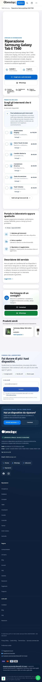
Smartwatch (4, 510)
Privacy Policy (5, 640)
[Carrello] (32, 3)
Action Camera (5, 531)
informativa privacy (11, 395)
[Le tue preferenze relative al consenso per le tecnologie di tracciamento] (3, 678)
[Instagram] (8, 473)
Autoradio (4, 536)
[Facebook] (3, 473)
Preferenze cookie (6, 645)
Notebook (4, 494)
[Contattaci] (38, 677)
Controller (4, 520)
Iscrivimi (21, 389)
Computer (4, 499)
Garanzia (3, 575)
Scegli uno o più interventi (22, 77)
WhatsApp (22, 83)
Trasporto (3, 591)
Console (3, 515)
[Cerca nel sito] (27, 3)
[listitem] (10, 91)
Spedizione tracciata (9, 653)
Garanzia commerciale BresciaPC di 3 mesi (15, 656)
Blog (2, 560)
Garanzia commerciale (33, 640)
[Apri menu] (36, 3)
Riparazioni (4, 483)
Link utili (4, 599)
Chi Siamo (4, 554)
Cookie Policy (13, 640)
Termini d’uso (21, 640)
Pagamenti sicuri (8, 651)
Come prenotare (5, 549)
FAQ (2, 570)
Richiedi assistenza (12, 422)
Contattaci (22, 307)
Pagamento (4, 586)
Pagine (3, 543)
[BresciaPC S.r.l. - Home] (9, 3)
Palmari (3, 525)
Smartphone (4, 489)
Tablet (2, 504)
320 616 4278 (7, 452)
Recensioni (4, 581)
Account (3, 565)
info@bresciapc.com (10, 457)
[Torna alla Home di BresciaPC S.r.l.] (9, 432)
